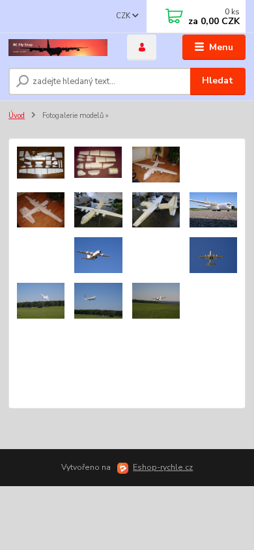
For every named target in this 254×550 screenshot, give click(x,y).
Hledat (217, 80)
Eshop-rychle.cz (163, 467)
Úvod (16, 116)
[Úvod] (57, 47)
